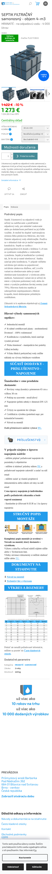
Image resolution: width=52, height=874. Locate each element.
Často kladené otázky (14, 823)
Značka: (30, 38)
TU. (40, 428)
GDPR (4, 837)
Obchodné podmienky (14, 834)
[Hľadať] (30, 4)
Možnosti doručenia (19, 147)
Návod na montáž (15, 577)
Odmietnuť (13, 867)
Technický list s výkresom (19, 581)
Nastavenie (25, 857)
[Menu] (45, 4)
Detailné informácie (9, 180)
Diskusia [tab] (14, 207)
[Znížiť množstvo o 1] (11, 157)
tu (35, 850)
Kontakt (6, 828)
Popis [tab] (6, 207)
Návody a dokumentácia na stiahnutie (24, 818)
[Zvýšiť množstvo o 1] (11, 154)
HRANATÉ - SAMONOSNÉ (25, 665)
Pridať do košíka (27, 156)
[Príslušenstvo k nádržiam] (26, 440)
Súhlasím (37, 867)
